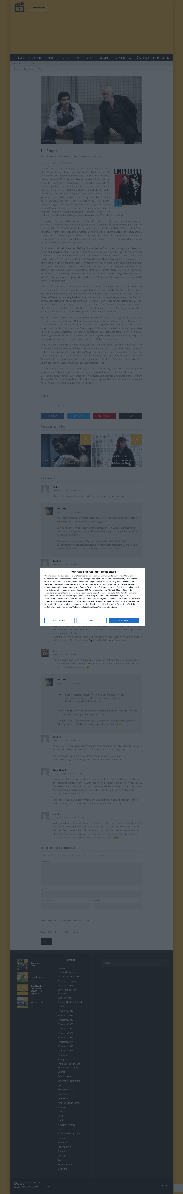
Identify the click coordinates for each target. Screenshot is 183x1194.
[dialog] (92, 597)
